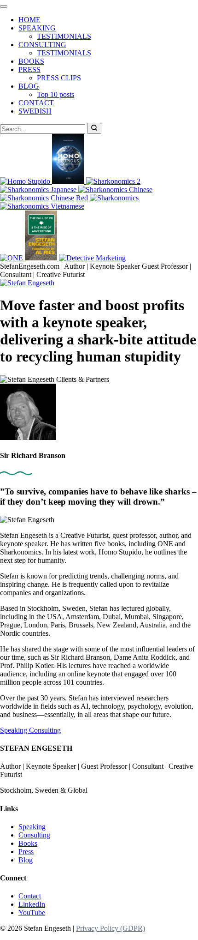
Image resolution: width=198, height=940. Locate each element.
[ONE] (12, 258)
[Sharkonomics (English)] (114, 198)
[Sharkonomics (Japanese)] (39, 189)
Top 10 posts (55, 94)
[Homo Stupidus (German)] (69, 181)
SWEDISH (35, 111)
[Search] (94, 128)
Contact (29, 896)
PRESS (29, 69)
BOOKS (31, 61)
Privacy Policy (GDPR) (110, 928)
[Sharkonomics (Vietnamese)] (42, 206)
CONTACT (36, 103)
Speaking (14, 730)
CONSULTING (42, 44)
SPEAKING (37, 28)
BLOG (28, 86)
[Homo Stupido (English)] (26, 181)
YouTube (31, 912)
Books (27, 843)
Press (26, 852)
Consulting (45, 730)
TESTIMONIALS (64, 36)
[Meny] (3, 6)
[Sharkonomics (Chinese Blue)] (115, 189)
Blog (25, 860)
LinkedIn (31, 904)
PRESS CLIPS (59, 78)
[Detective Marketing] (92, 258)
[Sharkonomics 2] (113, 181)
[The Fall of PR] (42, 258)
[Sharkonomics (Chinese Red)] (45, 198)
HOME (29, 20)
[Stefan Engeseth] (27, 283)
